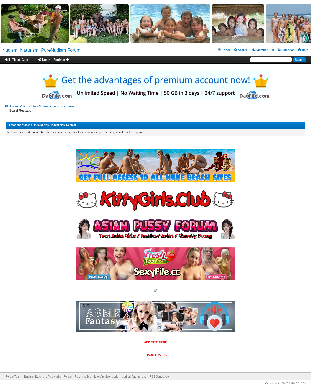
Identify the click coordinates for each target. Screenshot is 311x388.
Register (60, 59)
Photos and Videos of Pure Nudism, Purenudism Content (40, 106)
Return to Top (83, 376)
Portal (225, 50)
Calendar (287, 50)
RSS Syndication (160, 376)
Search (242, 50)
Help (304, 50)
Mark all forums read (134, 376)
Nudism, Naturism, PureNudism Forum (41, 50)
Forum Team (13, 376)
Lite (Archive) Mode (106, 376)
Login (45, 59)
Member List (264, 50)
